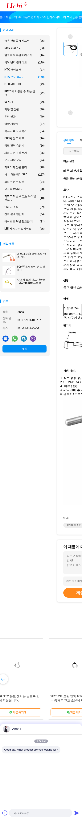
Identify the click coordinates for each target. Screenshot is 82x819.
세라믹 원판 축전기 (24, 152)
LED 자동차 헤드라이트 (24, 228)
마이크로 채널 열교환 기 (24, 221)
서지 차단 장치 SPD (24, 174)
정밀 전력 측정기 (24, 145)
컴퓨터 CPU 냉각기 (24, 131)
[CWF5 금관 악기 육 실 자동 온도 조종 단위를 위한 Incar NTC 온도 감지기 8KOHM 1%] (29, 665)
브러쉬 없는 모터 (24, 181)
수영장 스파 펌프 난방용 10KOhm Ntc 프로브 (31, 281)
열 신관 (24, 102)
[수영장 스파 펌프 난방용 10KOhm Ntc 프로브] (8, 283)
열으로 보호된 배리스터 (24, 55)
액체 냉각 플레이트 (24, 62)
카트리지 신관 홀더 (24, 167)
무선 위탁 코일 (24, 160)
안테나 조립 (24, 207)
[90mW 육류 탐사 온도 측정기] (8, 270)
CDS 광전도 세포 (24, 138)
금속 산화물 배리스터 (24, 40)
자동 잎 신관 (24, 109)
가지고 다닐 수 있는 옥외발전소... (24, 198)
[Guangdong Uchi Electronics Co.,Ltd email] (5, 338)
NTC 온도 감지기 (24, 77)
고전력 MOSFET (24, 189)
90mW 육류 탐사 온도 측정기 (31, 268)
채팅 (24, 348)
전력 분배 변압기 (24, 214)
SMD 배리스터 (24, 48)
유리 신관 (24, 116)
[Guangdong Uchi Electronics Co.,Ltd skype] (24, 338)
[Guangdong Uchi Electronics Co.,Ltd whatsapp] (15, 338)
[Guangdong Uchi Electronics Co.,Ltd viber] (33, 338)
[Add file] (5, 813)
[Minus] (76, 729)
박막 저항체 (24, 123)
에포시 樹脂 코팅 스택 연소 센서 (31, 255)
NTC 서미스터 (24, 69)
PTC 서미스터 (24, 84)
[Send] (77, 813)
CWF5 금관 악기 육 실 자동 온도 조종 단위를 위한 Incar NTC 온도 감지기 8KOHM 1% (29, 701)
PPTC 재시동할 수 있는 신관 (24, 93)
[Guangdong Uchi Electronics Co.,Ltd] (17, 5)
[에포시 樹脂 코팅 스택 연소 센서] (8, 257)
